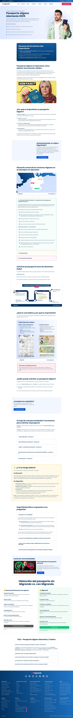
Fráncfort (17, 684)
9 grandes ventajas (33, 687)
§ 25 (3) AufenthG (47, 687)
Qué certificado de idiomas (34, 691)
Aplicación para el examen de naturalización (21, 701)
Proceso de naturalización (5, 701)
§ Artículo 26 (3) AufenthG (49, 690)
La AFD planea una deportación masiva (66, 684)
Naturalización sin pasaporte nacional (50, 706)
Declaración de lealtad (5, 685)
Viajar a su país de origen (5, 693)
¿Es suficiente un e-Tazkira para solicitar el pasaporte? (27, 660)
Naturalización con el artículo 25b (65, 690)
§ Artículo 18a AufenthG (48, 682)
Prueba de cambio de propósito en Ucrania (21, 706)
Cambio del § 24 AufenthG (49, 685)
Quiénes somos (4, 699)
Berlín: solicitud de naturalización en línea (66, 693)
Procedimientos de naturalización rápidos (66, 688)
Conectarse (3, 715)
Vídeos (45, 3)
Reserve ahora (3, 702)
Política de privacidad (68, 715)
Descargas (17, 705)
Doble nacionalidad (4, 684)
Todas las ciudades (19, 693)
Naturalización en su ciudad (5, 682)
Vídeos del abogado (63, 702)
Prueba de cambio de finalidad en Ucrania (50, 702)
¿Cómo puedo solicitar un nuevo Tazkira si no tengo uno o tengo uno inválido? (32, 657)
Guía (16, 702)
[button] (36, 92)
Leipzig (17, 688)
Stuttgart (17, 691)
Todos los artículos (4, 694)
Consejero (34, 3)
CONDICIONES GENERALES (54, 715)
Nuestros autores (4, 705)
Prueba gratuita (17, 699)
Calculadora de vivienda (19, 709)
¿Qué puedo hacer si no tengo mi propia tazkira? (25, 653)
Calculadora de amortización (20, 711)
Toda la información (33, 682)
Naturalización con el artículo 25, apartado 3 (66, 691)
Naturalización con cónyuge (6, 690)
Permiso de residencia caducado (35, 685)
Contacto (3, 709)
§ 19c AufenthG (47, 684)
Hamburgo (18, 685)
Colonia (17, 687)
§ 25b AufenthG (47, 688)
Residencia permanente (34, 684)
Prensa (2, 708)
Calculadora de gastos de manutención (21, 708)
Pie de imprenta (61, 715)
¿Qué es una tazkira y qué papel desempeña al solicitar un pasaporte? (30, 644)
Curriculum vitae (4, 688)
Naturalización (33, 702)
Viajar (31, 693)
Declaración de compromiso (49, 711)
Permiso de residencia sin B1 (34, 688)
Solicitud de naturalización (64, 682)
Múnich (17, 690)
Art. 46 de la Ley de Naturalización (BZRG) (50, 708)
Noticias (40, 3)
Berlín (17, 682)
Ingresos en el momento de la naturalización (7, 691)
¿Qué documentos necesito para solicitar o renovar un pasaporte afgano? (31, 664)
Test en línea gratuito (42, 157)
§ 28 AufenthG (47, 691)
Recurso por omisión (47, 709)
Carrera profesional (4, 706)
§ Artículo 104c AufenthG (48, 693)
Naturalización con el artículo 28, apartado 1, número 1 (66, 687)
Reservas (23, 3)
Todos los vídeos (63, 694)
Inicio (19, 3)
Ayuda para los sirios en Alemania (49, 699)
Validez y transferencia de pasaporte (36, 690)
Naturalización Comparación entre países (66, 685)
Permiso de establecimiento (35, 701)
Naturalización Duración (5, 687)
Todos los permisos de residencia (50, 694)
